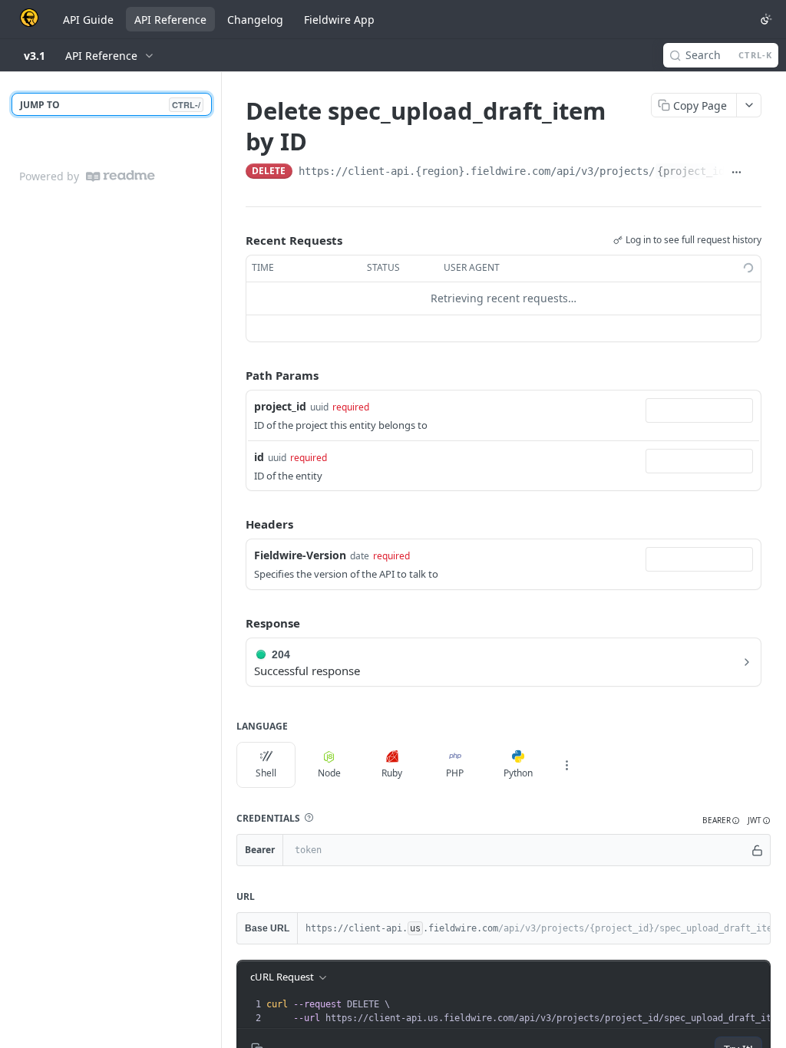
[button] (308, 817)
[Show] (757, 850)
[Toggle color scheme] (766, 19)
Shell (266, 772)
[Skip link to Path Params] (234, 375)
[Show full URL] (736, 172)
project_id (280, 406)
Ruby (391, 772)
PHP (455, 772)
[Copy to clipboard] (754, 172)
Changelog (255, 19)
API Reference (170, 19)
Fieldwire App (339, 19)
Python (518, 772)
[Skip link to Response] (234, 623)
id (259, 457)
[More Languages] (566, 764)
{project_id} (694, 171)
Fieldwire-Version (300, 555)
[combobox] (699, 410)
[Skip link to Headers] (234, 524)
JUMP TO (110, 104)
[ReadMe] (120, 176)
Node (329, 772)
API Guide (88, 19)
